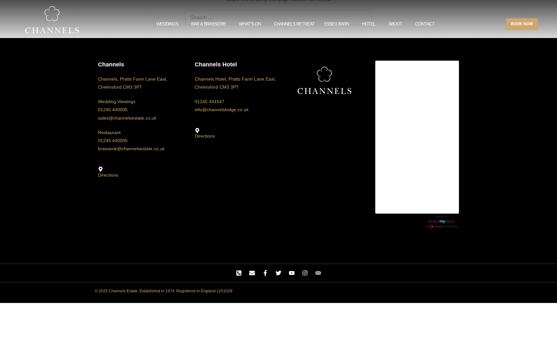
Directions (108, 175)
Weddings (167, 23)
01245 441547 (209, 101)
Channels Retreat (294, 23)
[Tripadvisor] (318, 273)
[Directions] (100, 169)
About (395, 23)
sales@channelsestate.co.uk (127, 118)
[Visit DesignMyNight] (441, 221)
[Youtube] (292, 273)
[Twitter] (278, 273)
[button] (168, 24)
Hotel (369, 23)
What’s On (250, 23)
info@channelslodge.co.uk (222, 109)
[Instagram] (305, 273)
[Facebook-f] (265, 273)
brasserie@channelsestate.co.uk (131, 148)
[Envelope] (252, 273)
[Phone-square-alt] (239, 273)
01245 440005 (113, 109)
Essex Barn (336, 23)
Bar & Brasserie (208, 23)
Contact (425, 23)
